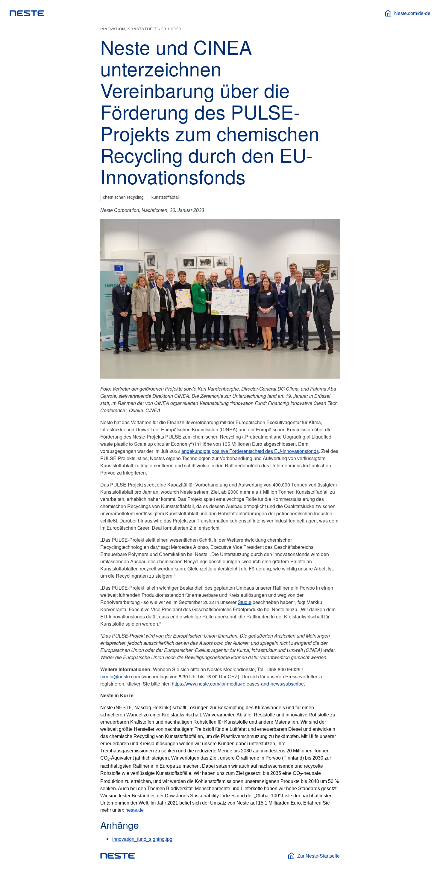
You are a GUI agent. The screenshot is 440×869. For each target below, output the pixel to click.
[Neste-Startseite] (27, 13)
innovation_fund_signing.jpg (142, 838)
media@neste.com (120, 676)
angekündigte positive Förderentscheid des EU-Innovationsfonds (250, 451)
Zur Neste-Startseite (318, 855)
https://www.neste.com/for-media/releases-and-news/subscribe (238, 683)
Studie (244, 602)
